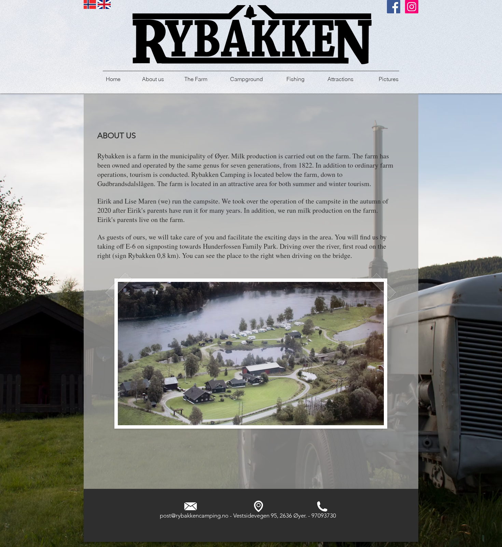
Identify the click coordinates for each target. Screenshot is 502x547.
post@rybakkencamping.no (194, 515)
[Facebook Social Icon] (393, 6)
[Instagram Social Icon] (411, 6)
